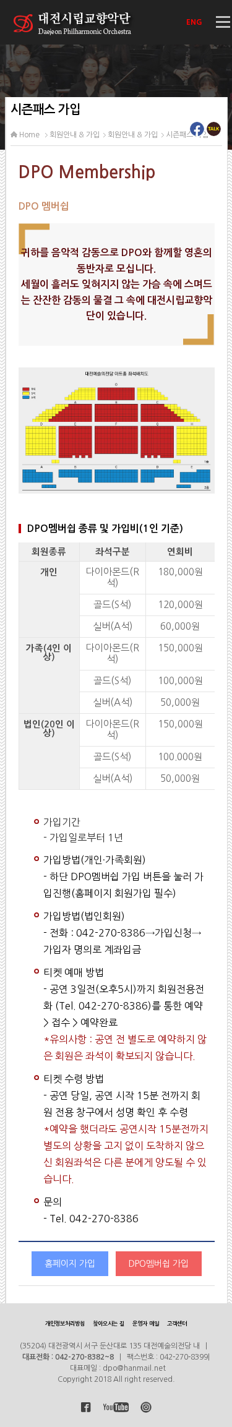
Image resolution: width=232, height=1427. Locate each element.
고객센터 (177, 1323)
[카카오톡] (214, 132)
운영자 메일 (145, 1323)
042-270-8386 (110, 933)
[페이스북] (197, 132)
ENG (195, 22)
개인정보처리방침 (65, 1323)
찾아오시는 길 (108, 1323)
